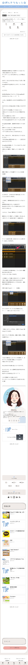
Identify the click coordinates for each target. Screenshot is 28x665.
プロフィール (7, 658)
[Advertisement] (14, 54)
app (9, 15)
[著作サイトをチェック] (9, 420)
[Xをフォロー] (12, 420)
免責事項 (7, 660)
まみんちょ (14, 410)
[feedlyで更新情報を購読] (16, 420)
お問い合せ (20, 660)
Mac (19, 15)
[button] (18, 27)
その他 (5, 15)
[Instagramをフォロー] (14, 420)
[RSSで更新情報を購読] (19, 420)
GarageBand (14, 15)
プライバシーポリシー (20, 658)
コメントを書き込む (15, 647)
